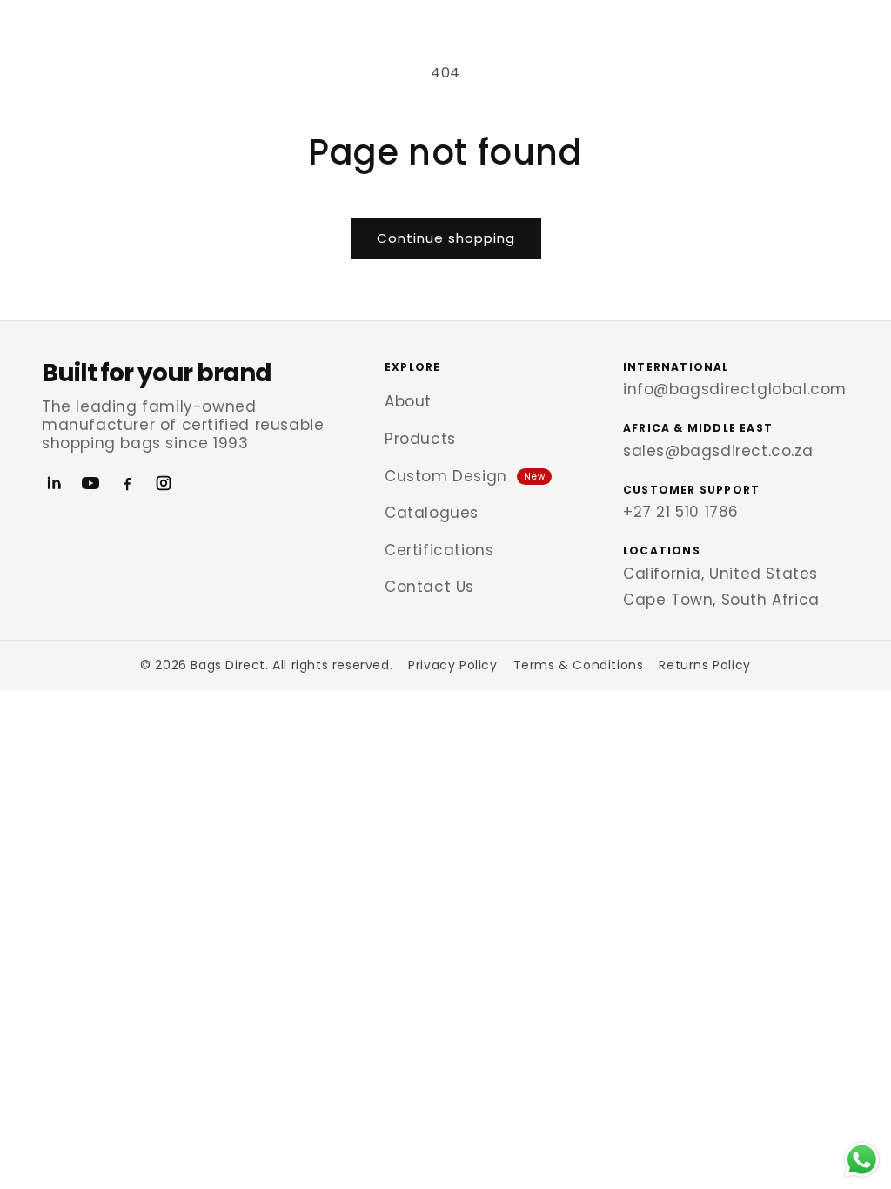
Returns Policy (704, 665)
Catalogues (432, 512)
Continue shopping (446, 238)
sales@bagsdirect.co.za (718, 450)
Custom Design (465, 476)
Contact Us (429, 586)
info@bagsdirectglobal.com (735, 389)
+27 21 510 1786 (681, 511)
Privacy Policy (452, 665)
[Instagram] (163, 483)
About (408, 401)
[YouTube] (90, 483)
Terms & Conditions (578, 665)
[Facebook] (127, 483)
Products (420, 438)
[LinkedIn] (54, 483)
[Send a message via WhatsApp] (861, 1159)
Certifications (439, 550)
